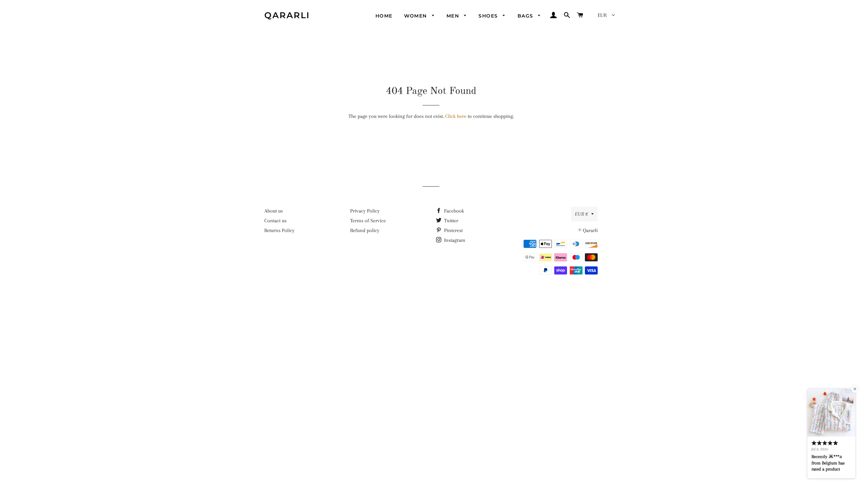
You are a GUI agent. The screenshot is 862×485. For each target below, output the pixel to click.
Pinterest (453, 230)
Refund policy (364, 230)
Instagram (454, 240)
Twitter (450, 221)
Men (453, 16)
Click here (455, 116)
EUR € (581, 214)
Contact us (275, 221)
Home (384, 16)
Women (416, 16)
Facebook (453, 211)
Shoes (488, 16)
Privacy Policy (365, 211)
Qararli (287, 15)
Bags (526, 16)
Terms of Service (368, 221)
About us (273, 211)
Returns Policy (279, 230)
